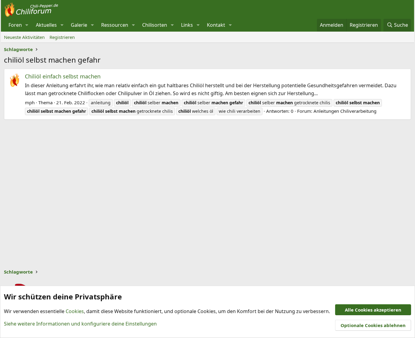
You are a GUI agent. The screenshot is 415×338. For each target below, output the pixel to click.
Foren (15, 25)
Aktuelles (46, 25)
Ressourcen (114, 25)
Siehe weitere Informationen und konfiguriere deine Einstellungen (80, 323)
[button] (26, 25)
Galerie (79, 25)
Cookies (75, 311)
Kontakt (216, 25)
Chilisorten (154, 25)
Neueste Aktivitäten (24, 37)
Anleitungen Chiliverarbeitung (345, 111)
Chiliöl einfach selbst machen (63, 76)
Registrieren (62, 37)
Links (187, 25)
